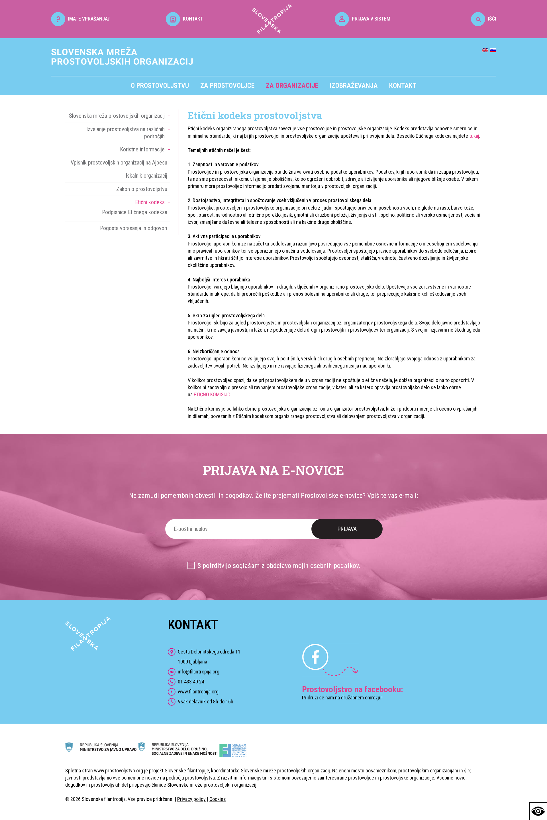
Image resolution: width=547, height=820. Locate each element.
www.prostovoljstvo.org (118, 771)
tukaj (474, 136)
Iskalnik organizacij (146, 175)
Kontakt (402, 86)
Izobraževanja (354, 86)
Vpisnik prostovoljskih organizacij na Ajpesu (119, 162)
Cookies (217, 799)
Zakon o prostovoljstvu (141, 189)
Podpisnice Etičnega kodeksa (134, 212)
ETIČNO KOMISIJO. (212, 394)
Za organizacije (292, 86)
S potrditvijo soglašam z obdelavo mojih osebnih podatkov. (279, 566)
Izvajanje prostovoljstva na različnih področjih (125, 133)
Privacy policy (191, 799)
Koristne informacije (142, 149)
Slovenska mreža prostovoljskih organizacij (117, 115)
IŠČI (492, 19)
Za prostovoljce (227, 86)
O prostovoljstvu (160, 86)
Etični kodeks (150, 202)
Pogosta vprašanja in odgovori (133, 228)
